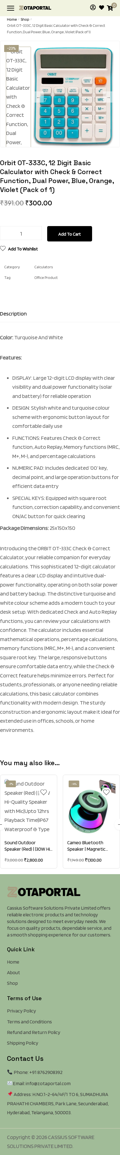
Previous (38, 97)
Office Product (46, 277)
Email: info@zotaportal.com (42, 1083)
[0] (110, 8)
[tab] (60, 313)
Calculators (43, 267)
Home (12, 19)
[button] (29, 824)
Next (108, 97)
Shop (25, 19)
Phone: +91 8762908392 (38, 1072)
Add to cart (69, 234)
